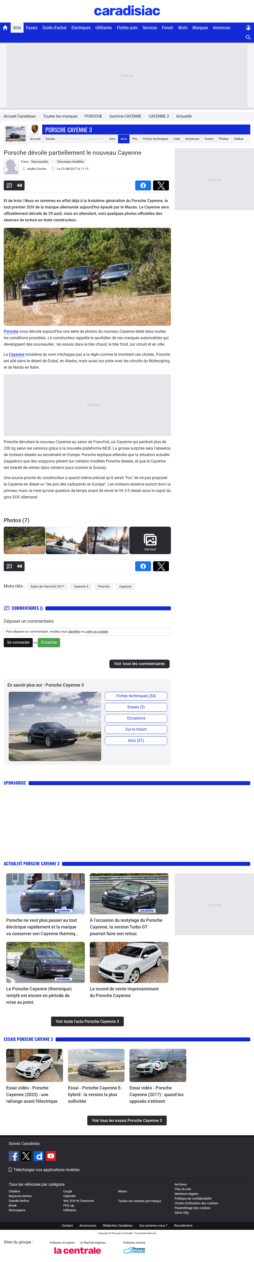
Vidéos (239, 139)
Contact (67, 1225)
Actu (17, 27)
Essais (31, 27)
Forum (167, 27)
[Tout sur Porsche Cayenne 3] (16, 140)
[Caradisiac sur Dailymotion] (39, 1156)
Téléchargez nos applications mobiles (47, 1169)
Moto (183, 27)
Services (150, 27)
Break (13, 1205)
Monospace (17, 1210)
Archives (181, 1184)
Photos (224, 139)
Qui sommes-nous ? (153, 1225)
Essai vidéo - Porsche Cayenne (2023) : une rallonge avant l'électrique (32, 1094)
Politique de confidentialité (193, 1198)
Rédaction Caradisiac (118, 1225)
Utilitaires (103, 27)
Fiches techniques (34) (136, 696)
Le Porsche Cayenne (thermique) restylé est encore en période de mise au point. (39, 995)
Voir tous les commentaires (139, 663)
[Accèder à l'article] (45, 893)
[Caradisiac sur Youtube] (51, 1156)
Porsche (11, 331)
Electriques (81, 27)
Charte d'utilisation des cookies (196, 1203)
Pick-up (68, 1205)
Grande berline (19, 1201)
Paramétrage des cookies (193, 1208)
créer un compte (96, 631)
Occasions (136, 718)
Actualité (183, 116)
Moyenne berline (20, 1196)
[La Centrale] (77, 1255)
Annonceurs (87, 1225)
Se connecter (18, 642)
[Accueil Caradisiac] (5, 27)
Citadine (14, 1191)
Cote (177, 139)
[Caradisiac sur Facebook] (14, 1156)
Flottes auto (127, 27)
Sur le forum (136, 729)
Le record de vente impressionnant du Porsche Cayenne (124, 992)
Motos (122, 1191)
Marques (200, 27)
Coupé (67, 1191)
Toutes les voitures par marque (139, 1201)
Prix (134, 139)
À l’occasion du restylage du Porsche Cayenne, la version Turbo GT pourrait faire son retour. (126, 927)
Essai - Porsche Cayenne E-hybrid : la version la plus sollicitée (95, 1094)
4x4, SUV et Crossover (78, 1201)
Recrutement (183, 1225)
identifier (74, 631)
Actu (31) (136, 740)
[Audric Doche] (11, 173)
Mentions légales (187, 1194)
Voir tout (150, 549)
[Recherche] (248, 37)
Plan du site (183, 1189)
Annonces (221, 27)
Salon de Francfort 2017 (47, 586)
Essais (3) (136, 707)
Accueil (35, 139)
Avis (112, 139)
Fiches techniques (155, 139)
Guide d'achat (54, 27)
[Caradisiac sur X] (26, 1156)
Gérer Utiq (182, 1212)
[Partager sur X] (162, 184)
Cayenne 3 (81, 586)
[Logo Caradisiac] (127, 20)
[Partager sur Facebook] (144, 184)
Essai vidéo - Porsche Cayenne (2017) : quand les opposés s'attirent (156, 1094)
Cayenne (17, 354)
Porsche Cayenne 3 (68, 129)
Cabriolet (69, 1196)
